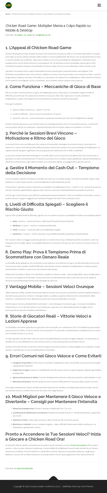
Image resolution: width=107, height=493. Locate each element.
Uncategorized (25, 468)
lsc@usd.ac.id (43, 35)
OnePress (67, 486)
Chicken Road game (78, 445)
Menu (99, 5)
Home (7, 14)
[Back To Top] (54, 480)
